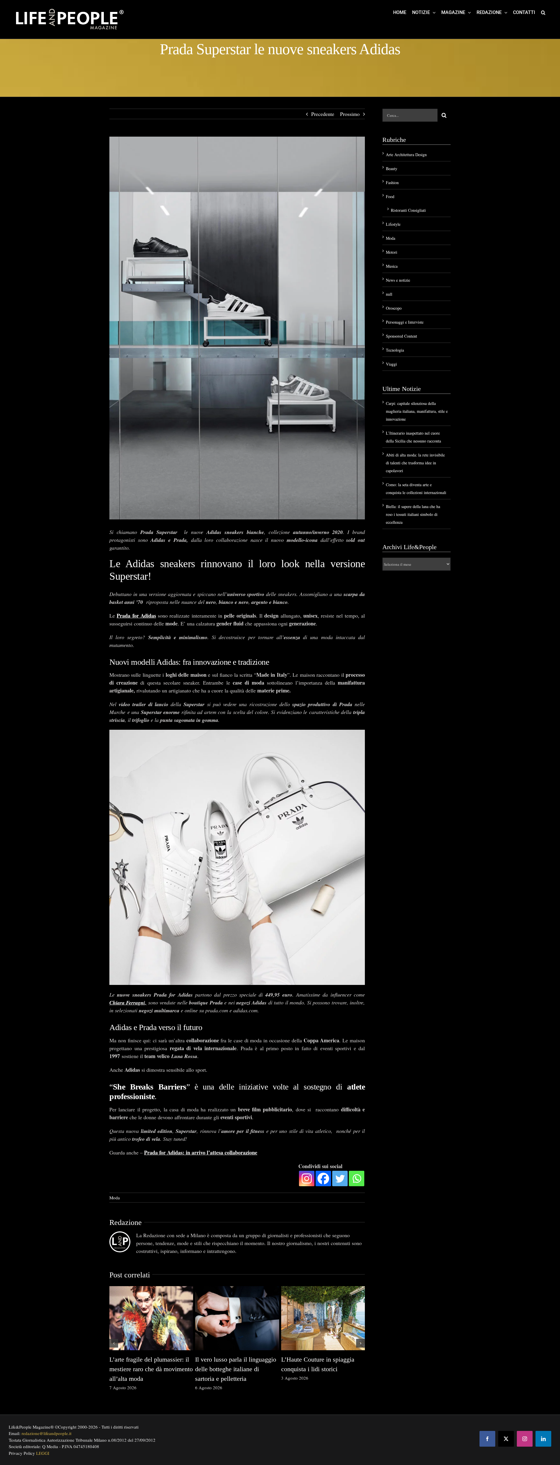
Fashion (392, 182)
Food (390, 196)
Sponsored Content (401, 336)
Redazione (125, 1222)
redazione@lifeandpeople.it (46, 1433)
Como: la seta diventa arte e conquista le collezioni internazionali (317, 1369)
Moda (114, 1197)
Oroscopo (394, 308)
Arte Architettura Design (406, 154)
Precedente (322, 113)
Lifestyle (393, 224)
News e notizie (398, 280)
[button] (543, 12)
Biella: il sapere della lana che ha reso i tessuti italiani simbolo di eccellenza (413, 514)
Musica (392, 266)
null (389, 294)
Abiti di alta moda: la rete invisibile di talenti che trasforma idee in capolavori (231, 1369)
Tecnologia (395, 350)
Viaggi (391, 364)
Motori (391, 252)
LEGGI (42, 1453)
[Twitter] (340, 1178)
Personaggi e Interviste (405, 322)
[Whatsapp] (356, 1178)
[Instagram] (306, 1178)
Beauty (391, 168)
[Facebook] (323, 1178)
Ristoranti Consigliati (408, 210)
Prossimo (350, 113)
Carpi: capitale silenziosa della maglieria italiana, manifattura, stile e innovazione (149, 1369)
